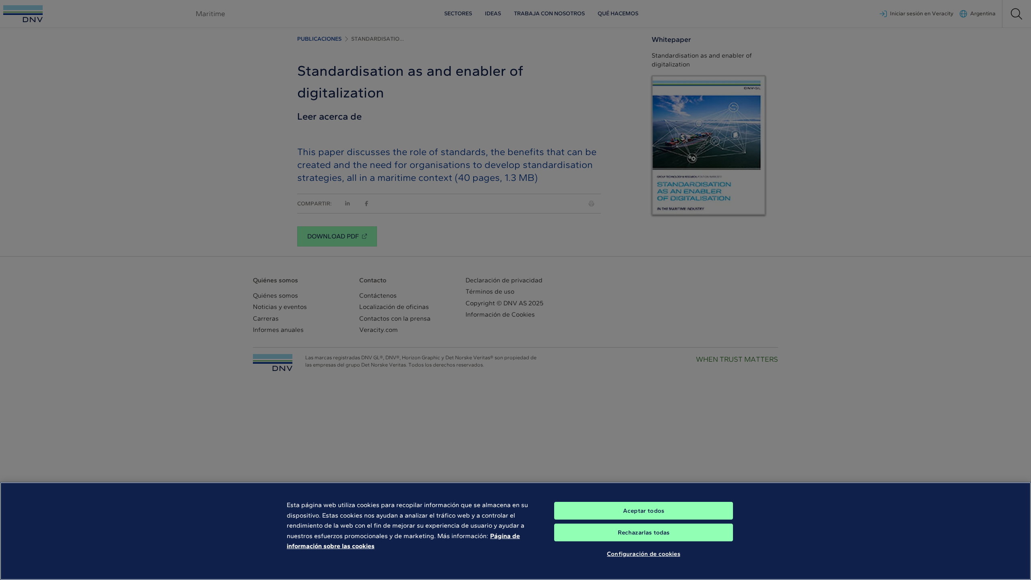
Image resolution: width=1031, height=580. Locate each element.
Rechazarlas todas (644, 532)
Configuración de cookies (643, 553)
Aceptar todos (643, 510)
